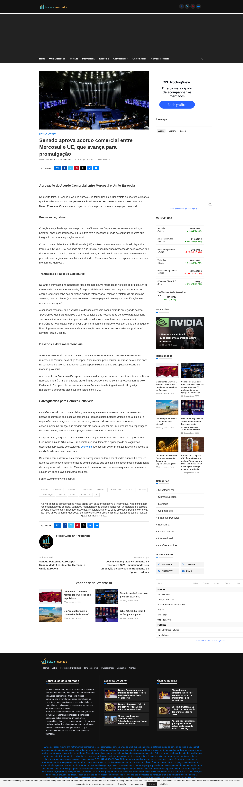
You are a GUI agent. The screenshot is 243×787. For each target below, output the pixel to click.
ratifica (61, 495)
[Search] (202, 59)
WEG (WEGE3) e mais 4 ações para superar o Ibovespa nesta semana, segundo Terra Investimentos (192, 424)
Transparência (107, 668)
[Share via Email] (96, 168)
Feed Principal (86, 490)
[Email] (198, 6)
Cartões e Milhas (167, 545)
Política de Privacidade (70, 668)
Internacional (88, 59)
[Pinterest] (192, 6)
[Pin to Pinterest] (76, 168)
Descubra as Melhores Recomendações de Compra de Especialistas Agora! (166, 459)
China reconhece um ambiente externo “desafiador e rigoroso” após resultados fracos (132, 720)
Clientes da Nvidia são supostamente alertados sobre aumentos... (177, 338)
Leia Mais (163, 784)
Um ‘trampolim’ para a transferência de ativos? (166, 421)
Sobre (54, 668)
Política (142, 490)
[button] (158, 332)
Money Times (116, 490)
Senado (73, 495)
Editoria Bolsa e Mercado (59, 159)
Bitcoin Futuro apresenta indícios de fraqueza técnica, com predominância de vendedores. (132, 694)
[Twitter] (187, 6)
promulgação (47, 495)
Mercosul (101, 490)
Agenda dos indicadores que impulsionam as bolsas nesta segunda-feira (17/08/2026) (183, 725)
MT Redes (130, 490)
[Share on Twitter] (70, 168)
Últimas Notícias (57, 59)
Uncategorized (166, 490)
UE (97, 495)
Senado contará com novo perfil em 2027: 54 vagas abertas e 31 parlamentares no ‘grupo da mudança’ (192, 387)
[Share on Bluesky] (89, 168)
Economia (104, 59)
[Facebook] (181, 6)
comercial (57, 490)
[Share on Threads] (83, 168)
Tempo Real (86, 495)
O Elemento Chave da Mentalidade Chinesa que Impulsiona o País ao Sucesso (166, 386)
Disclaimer (121, 668)
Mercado (73, 59)
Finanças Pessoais (160, 59)
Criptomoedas (139, 59)
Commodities (119, 59)
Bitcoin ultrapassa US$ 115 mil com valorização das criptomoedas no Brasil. (131, 707)
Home (42, 59)
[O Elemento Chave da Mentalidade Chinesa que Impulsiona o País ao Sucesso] (50, 596)
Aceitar (152, 784)
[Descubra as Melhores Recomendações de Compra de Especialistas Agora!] (167, 444)
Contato (132, 668)
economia (86, 446)
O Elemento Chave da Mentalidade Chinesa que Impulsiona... (77, 595)
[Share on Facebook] (64, 168)
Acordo (44, 490)
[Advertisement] (121, 33)
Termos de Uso (91, 668)
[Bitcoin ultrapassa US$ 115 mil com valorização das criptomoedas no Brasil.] (111, 707)
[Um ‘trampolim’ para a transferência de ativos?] (50, 614)
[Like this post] (58, 168)
